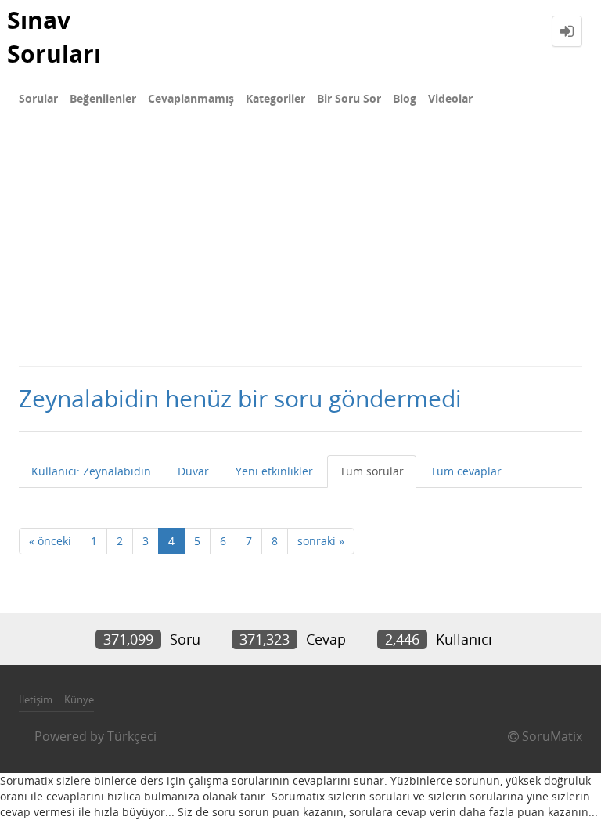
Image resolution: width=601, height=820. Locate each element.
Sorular (38, 98)
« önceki (50, 540)
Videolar (450, 98)
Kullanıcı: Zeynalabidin (91, 471)
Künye (79, 699)
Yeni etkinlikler (274, 471)
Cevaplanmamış (191, 98)
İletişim (35, 699)
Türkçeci (132, 736)
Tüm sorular (372, 471)
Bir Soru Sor (349, 98)
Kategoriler (275, 98)
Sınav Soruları (54, 37)
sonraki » (320, 540)
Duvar (193, 471)
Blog (404, 98)
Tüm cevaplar (466, 471)
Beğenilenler (103, 98)
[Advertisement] (300, 247)
